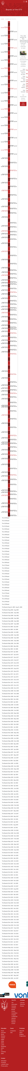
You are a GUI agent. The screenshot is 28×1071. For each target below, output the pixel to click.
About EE (21, 1030)
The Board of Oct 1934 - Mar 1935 (10, 858)
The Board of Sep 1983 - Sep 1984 (10, 635)
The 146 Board (5, 540)
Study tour (22, 1004)
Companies (13, 1030)
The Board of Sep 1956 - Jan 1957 (10, 757)
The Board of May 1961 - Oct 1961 (10, 729)
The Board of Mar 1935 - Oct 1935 (10, 855)
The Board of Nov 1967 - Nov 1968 (10, 693)
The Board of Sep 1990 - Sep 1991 (10, 615)
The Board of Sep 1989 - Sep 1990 (10, 618)
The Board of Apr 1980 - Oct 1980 (10, 649)
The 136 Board (5, 568)
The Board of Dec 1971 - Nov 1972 (10, 682)
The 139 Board (5, 559)
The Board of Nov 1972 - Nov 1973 (10, 679)
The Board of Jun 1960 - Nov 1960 (10, 735)
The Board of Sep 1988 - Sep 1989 (10, 621)
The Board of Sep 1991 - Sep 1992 (10, 612)
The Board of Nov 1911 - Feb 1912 (10, 953)
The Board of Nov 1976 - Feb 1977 (10, 660)
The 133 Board (5, 576)
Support (3, 1037)
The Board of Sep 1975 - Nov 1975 (10, 665)
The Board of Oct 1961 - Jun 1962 (10, 727)
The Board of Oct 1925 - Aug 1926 (10, 889)
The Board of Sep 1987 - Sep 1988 (10, 623)
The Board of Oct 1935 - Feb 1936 (10, 852)
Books (2, 1034)
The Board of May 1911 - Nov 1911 (10, 955)
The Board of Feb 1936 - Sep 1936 (10, 849)
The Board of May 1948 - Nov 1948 (10, 808)
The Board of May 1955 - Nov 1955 (10, 766)
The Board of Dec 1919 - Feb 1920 (10, 922)
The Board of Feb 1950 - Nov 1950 (10, 796)
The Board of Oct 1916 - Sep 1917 (10, 930)
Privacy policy (4, 1066)
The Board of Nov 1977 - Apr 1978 (10, 654)
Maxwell (13, 1021)
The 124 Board (5, 601)
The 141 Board (5, 554)
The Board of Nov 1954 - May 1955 (10, 769)
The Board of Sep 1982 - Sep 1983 (10, 637)
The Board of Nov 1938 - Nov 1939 (10, 833)
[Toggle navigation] (24, 2)
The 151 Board (5, 526)
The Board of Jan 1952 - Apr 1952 (10, 785)
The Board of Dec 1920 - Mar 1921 (10, 916)
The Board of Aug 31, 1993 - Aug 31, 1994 (12, 607)
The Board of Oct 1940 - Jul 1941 (10, 827)
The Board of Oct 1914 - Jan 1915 (10, 942)
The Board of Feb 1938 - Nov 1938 (10, 836)
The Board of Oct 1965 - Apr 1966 (10, 702)
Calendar (22, 1002)
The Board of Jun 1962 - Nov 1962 (10, 724)
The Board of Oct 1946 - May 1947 (10, 816)
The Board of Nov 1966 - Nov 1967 (10, 696)
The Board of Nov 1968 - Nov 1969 (10, 690)
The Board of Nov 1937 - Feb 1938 (10, 838)
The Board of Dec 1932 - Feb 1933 (10, 866)
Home (2, 19)
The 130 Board (5, 584)
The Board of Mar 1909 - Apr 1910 (10, 964)
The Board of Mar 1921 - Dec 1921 (10, 914)
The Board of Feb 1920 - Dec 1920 (10, 919)
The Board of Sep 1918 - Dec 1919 (10, 925)
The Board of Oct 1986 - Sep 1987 (10, 626)
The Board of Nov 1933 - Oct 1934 (10, 861)
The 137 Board (5, 565)
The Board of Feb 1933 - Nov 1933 (10, 863)
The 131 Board (5, 582)
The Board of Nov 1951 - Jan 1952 (10, 788)
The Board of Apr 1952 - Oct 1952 (10, 782)
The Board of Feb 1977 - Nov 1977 (10, 657)
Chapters (13, 1014)
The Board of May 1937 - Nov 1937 (10, 841)
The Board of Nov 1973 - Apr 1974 (10, 676)
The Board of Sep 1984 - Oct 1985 (10, 632)
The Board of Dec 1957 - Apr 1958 (10, 749)
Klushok (13, 1020)
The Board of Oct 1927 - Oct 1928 (10, 883)
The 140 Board (5, 557)
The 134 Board (5, 573)
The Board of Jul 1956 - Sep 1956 (10, 760)
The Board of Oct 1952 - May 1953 (10, 780)
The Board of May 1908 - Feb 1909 (10, 969)
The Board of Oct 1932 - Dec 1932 (10, 869)
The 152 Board (5, 523)
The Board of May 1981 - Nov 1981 (10, 643)
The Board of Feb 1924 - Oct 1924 (10, 897)
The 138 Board (5, 562)
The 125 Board (5, 598)
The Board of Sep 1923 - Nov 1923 (10, 902)
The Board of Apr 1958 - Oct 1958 (10, 746)
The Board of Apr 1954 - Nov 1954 (10, 771)
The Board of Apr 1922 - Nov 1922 (10, 908)
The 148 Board (5, 534)
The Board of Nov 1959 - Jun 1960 (10, 738)
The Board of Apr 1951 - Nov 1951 (10, 791)
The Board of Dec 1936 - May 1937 (10, 844)
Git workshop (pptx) (3, 1051)
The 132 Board (5, 579)
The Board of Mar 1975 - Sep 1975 (10, 668)
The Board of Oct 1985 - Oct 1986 (10, 629)
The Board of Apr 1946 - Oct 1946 (10, 819)
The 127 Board (5, 593)
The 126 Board (5, 596)
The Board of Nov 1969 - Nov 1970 (10, 688)
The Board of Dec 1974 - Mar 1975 (10, 671)
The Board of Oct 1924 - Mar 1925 (10, 894)
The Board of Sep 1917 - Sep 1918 (10, 928)
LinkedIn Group (4, 1064)
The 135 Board (5, 570)
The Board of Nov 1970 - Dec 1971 (10, 685)
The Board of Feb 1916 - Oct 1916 (10, 933)
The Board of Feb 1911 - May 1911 (10, 958)
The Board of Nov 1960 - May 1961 (10, 732)
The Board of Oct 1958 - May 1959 (10, 743)
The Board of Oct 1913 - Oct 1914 (10, 944)
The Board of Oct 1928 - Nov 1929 (10, 880)
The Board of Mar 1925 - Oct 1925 (10, 891)
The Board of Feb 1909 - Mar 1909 (10, 967)
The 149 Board (5, 531)
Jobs (11, 1032)
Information (3, 1060)
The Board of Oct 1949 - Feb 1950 (10, 799)
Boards (13, 1009)
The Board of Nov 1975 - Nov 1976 (10, 663)
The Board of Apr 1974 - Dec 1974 (10, 674)
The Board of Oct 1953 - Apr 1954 (10, 774)
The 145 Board (5, 543)
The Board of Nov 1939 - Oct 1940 (10, 830)
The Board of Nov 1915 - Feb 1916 (10, 936)
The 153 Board (5, 520)
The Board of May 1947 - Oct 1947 (10, 813)
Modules (3, 1036)
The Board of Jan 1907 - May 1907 (10, 975)
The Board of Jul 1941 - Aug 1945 (10, 824)
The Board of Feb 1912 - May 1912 (10, 950)
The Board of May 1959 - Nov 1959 (10, 741)
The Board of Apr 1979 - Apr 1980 (10, 651)
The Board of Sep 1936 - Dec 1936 (10, 847)
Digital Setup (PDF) (2, 1041)
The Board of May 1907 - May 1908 (10, 972)
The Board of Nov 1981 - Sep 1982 (10, 640)
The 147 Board (5, 537)
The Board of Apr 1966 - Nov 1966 (10, 699)
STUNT (13, 1023)
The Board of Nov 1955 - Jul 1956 (10, 763)
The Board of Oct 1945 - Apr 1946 (10, 822)
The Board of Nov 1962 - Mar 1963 (10, 721)
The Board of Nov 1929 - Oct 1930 (10, 877)
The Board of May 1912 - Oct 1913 (10, 947)
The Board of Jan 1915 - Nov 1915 (10, 939)
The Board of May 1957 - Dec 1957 (10, 752)
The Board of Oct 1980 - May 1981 (10, 646)
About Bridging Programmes (22, 1034)
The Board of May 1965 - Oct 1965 (10, 704)
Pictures (22, 1006)
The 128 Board (5, 590)
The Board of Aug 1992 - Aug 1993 (10, 610)
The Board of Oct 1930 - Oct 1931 (10, 875)
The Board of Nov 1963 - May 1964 (10, 713)
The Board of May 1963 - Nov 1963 (10, 716)
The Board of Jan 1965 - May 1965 (10, 707)
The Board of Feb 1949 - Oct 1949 (10, 802)
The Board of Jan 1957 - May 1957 (10, 755)
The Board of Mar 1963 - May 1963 (10, 718)
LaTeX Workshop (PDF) (3, 1046)
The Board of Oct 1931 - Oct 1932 (10, 872)
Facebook (3, 1062)
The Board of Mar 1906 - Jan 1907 (10, 978)
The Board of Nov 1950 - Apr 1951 (10, 794)
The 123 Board (5, 604)
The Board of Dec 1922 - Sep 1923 (10, 905)
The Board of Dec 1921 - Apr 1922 (10, 911)
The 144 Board (5, 545)
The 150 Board (5, 529)
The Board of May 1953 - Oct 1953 (10, 777)
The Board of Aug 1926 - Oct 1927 (10, 886)
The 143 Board (5, 548)
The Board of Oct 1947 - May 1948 (10, 810)
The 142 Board (5, 551)
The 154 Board (5, 517)
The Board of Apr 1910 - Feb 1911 (10, 961)
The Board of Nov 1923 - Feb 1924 (10, 900)
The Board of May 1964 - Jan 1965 (10, 710)
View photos (23, 104)
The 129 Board (5, 587)
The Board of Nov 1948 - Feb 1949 (10, 805)
